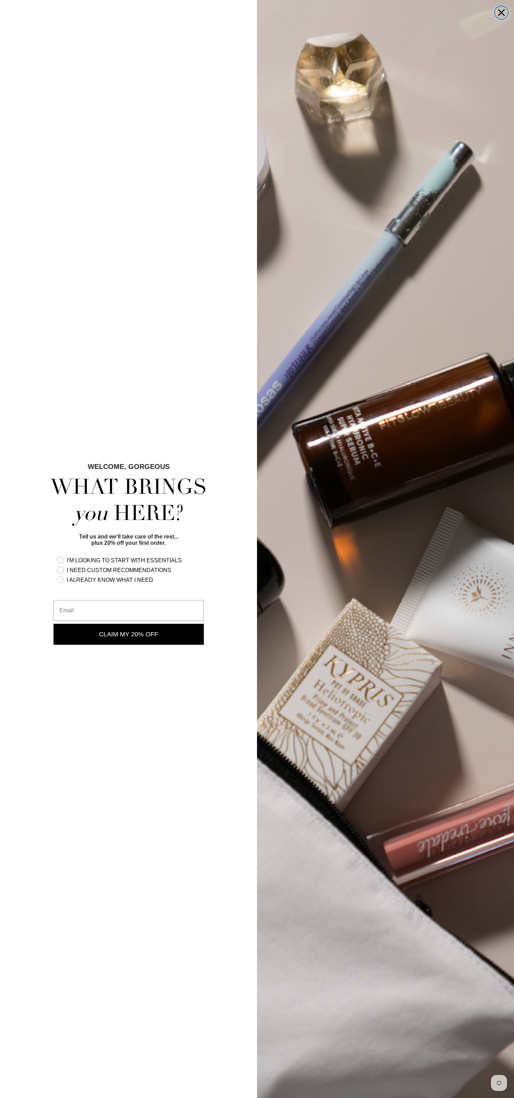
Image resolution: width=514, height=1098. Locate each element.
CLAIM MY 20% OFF (128, 634)
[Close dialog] (501, 13)
